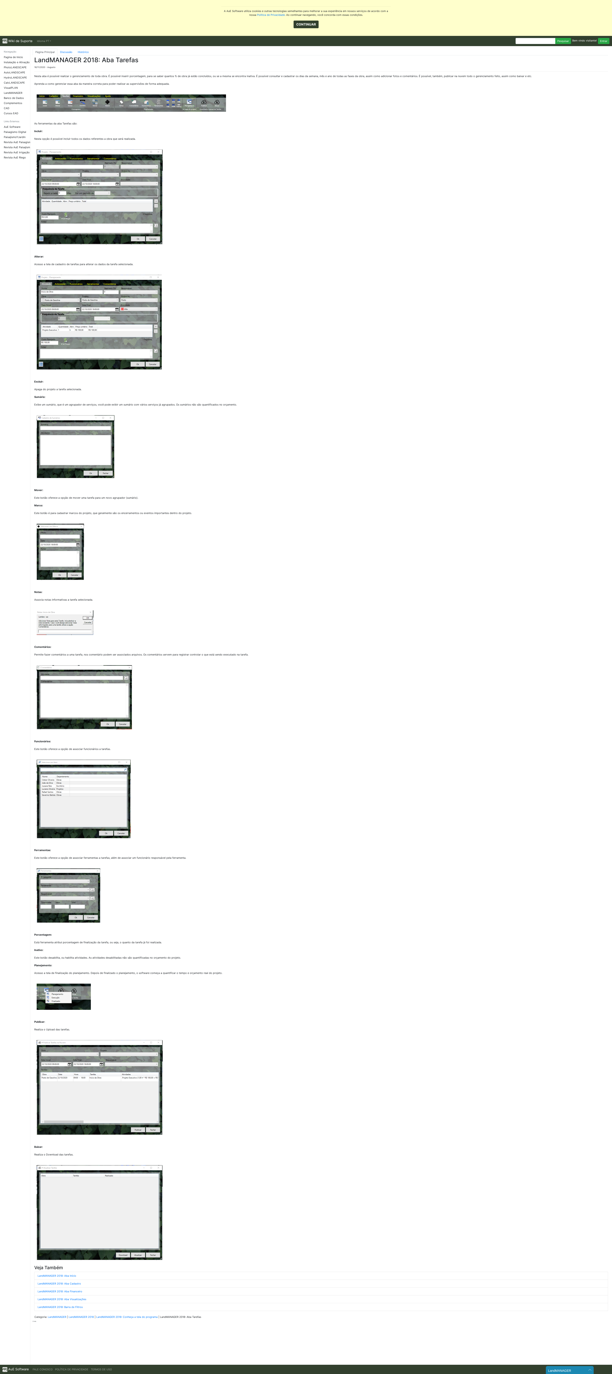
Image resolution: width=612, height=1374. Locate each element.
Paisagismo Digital (15, 132)
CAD (6, 108)
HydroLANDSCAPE (15, 77)
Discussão (66, 52)
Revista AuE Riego (15, 157)
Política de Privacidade (271, 14)
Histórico (83, 52)
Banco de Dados (14, 98)
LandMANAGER (13, 92)
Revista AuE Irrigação (17, 152)
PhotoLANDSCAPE (15, 67)
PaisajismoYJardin (15, 137)
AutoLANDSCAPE (14, 72)
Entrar (603, 41)
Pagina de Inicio (13, 57)
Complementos (13, 103)
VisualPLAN (11, 87)
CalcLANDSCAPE (14, 82)
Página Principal (45, 52)
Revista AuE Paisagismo (17, 142)
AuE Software (12, 126)
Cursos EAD (11, 113)
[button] (44, 41)
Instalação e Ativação (17, 62)
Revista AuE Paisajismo (17, 147)
